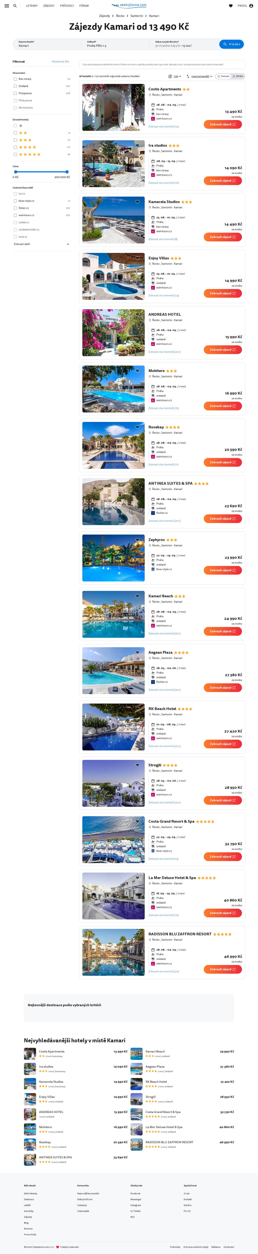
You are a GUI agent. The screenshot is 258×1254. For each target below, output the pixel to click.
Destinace (29, 1199)
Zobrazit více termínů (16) (163, 183)
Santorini (166, 95)
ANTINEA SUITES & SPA (170, 483)
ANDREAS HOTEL (164, 314)
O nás (186, 1193)
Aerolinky (29, 1211)
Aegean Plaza (160, 652)
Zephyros (156, 540)
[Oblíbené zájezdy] (233, 6)
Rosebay (156, 427)
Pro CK (187, 1211)
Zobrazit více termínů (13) (163, 859)
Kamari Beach (160, 596)
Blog (26, 1223)
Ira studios (157, 145)
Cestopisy (82, 1205)
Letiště (27, 1205)
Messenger (136, 1199)
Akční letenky (30, 1193)
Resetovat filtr (60, 62)
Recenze (28, 1228)
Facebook (135, 1193)
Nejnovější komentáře (88, 1193)
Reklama (215, 1247)
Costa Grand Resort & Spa (171, 821)
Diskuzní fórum (85, 1199)
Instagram (136, 1205)
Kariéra (187, 1205)
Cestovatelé (83, 1211)
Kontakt (188, 1199)
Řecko (156, 95)
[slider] (15, 171)
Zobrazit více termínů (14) (163, 127)
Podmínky (175, 1247)
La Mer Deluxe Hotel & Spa (172, 877)
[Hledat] (16, 6)
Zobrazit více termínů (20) (163, 971)
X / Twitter (136, 1211)
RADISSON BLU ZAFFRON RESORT (180, 934)
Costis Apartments (164, 89)
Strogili (154, 765)
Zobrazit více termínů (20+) (164, 352)
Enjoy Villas (158, 258)
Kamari (178, 95)
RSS (133, 1217)
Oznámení (228, 1247)
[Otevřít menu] (8, 6)
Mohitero (156, 371)
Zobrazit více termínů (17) (163, 465)
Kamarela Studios (164, 202)
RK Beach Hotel (162, 708)
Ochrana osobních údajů (195, 1247)
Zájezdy (28, 1217)
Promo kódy (30, 1234)
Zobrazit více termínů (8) (163, 239)
